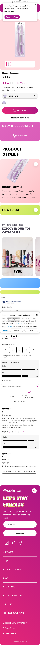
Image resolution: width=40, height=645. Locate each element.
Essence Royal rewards (14, 613)
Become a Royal (12, 17)
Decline (16, 330)
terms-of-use (9, 628)
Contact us (9, 552)
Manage (5, 330)
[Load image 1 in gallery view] (8, 64)
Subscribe (20, 533)
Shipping (7, 604)
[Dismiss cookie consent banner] (37, 315)
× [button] (35, 4)
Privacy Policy (19, 323)
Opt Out (10, 326)
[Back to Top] (34, 490)
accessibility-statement (15, 623)
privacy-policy (10, 633)
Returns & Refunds (12, 595)
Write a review (24, 83)
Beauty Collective (12, 569)
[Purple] (4, 102)
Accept (31, 330)
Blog (5, 578)
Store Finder (9, 587)
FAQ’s (5, 561)
